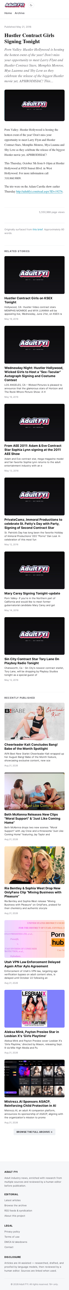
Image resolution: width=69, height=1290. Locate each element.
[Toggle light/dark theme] (31, 5)
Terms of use (12, 1236)
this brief (38, 229)
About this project (14, 1215)
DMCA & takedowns (15, 1241)
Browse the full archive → (35, 1132)
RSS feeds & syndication (18, 1210)
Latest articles (12, 1200)
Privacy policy (12, 1231)
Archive (19, 13)
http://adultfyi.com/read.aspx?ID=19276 (39, 191)
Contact (8, 1247)
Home (8, 13)
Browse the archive (15, 1205)
